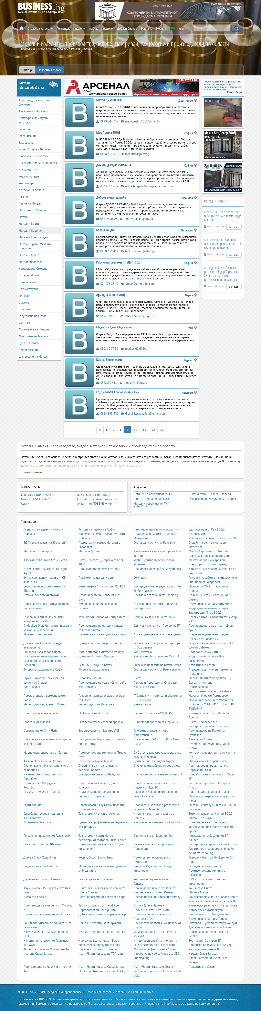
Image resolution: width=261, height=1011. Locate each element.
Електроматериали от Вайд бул (99, 774)
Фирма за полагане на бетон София (157, 665)
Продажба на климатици (205, 652)
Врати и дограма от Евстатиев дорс (102, 897)
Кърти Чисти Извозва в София (153, 967)
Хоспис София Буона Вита (96, 857)
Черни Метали (28, 350)
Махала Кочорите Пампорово (208, 695)
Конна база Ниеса (200, 888)
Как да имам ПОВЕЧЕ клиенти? (96, 503)
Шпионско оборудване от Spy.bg (210, 945)
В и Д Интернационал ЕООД (152, 498)
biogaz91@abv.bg (135, 383)
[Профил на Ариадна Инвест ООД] (79, 307)
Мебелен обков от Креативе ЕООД (102, 971)
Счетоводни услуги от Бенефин (154, 542)
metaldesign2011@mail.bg (142, 121)
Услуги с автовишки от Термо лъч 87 (213, 901)
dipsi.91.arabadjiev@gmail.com (145, 413)
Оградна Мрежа (29, 275)
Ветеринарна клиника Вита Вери (210, 604)
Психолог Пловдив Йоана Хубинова (157, 569)
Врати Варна (31, 687)
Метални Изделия (30, 230)
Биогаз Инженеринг (109, 359)
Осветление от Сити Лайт (40, 730)
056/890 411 (108, 383)
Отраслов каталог (39, 28)
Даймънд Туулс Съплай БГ (113, 165)
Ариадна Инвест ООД (110, 295)
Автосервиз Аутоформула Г (207, 910)
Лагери (23, 197)
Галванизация (27, 136)
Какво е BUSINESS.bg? (35, 499)
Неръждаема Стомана (33, 268)
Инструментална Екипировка (38, 163)
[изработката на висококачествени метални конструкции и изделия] (131, 87)
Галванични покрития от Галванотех (47, 835)
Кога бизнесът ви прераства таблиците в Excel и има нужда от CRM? (222, 215)
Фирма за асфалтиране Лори (208, 761)
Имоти (138, 678)
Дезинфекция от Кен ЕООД (207, 529)
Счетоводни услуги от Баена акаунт (157, 669)
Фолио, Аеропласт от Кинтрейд (209, 551)
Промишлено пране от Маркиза (155, 888)
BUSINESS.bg (45, 992)
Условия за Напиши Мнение (134, 992)
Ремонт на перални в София (97, 529)
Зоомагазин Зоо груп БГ (205, 940)
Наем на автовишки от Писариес (210, 556)
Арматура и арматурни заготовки (34, 120)
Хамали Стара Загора (203, 953)
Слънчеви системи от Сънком (98, 949)
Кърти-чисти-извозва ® (204, 949)
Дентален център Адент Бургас (154, 761)
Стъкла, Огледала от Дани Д (41, 792)
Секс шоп (140, 577)
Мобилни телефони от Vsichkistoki (211, 700)
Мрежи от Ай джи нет (37, 634)
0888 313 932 (109, 154)
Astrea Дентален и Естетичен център (158, 634)
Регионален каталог (70, 28)
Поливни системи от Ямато (152, 910)
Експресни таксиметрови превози (101, 722)
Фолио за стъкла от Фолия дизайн (46, 949)
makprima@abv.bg (136, 154)
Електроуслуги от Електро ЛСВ (99, 730)
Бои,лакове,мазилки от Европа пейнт (213, 897)
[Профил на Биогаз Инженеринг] (79, 372)
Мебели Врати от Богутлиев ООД (210, 678)
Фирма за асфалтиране (94, 669)
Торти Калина (32, 805)
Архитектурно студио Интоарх (209, 792)
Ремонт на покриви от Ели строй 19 (212, 538)
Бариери (24, 129)
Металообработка (30, 262)
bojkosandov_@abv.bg (139, 251)
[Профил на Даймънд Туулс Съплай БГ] (79, 177)
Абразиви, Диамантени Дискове (34, 102)
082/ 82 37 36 (109, 348)
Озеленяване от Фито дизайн (208, 914)
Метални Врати (29, 224)
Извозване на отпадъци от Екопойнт (157, 822)
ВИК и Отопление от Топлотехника (102, 932)
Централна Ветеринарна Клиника (101, 643)
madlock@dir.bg (135, 348)
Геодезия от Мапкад (36, 722)
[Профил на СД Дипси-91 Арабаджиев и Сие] (79, 404)
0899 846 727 (109, 121)
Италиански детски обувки (41, 595)
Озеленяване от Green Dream (153, 892)
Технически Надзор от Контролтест (102, 617)
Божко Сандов (105, 230)
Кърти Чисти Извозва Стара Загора (101, 967)
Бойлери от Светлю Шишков (42, 844)
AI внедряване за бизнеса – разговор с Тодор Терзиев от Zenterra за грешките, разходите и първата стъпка (221, 273)
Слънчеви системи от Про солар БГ (157, 625)
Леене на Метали (30, 203)
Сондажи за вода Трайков (40, 866)
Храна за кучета (144, 687)
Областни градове (50, 70)
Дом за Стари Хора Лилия (40, 857)
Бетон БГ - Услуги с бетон (95, 665)
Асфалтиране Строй (202, 665)
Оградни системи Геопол (205, 866)
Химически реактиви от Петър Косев (213, 905)
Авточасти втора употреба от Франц (102, 652)
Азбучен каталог (100, 28)
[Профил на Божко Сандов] (79, 242)
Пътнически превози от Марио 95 (156, 722)
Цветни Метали (29, 343)
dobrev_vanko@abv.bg (138, 219)
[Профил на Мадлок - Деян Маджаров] (79, 339)
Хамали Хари (142, 704)
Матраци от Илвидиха (37, 551)
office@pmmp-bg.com (140, 284)
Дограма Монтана (200, 682)
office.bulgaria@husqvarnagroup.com (149, 186)
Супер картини (198, 534)
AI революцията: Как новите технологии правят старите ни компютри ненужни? (222, 243)
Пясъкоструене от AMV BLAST (154, 713)
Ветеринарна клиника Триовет (209, 919)
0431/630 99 (108, 219)
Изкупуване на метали (33, 156)
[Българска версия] (172, 28)
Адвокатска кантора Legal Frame (210, 927)
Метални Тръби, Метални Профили (35, 246)
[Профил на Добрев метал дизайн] (79, 210)
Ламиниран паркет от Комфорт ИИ (156, 529)
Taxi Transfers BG (89, 687)
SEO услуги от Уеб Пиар (94, 713)
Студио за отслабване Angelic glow (157, 765)
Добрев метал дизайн (111, 197)
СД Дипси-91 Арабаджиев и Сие (117, 392)
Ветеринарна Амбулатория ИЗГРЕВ (102, 586)
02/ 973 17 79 (109, 186)
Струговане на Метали (33, 316)
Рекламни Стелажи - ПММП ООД (118, 262)
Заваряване (26, 143)
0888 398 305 (109, 413)
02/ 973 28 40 (109, 284)
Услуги (24, 503)
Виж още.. (234, 226)
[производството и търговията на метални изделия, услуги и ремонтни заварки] (169, 11)
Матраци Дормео (90, 551)
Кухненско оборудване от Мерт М (156, 656)
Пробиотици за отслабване (41, 713)
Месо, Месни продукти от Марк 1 (101, 945)
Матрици (24, 217)
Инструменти (27, 169)
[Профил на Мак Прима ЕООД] (79, 145)
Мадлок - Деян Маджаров (114, 327)
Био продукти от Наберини (96, 704)
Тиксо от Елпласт (34, 897)
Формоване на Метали (34, 329)
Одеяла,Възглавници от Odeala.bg (156, 595)
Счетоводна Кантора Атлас (96, 879)
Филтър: (27, 70)
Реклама (146, 28)
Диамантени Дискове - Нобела (210, 494)
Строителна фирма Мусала (96, 761)
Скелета (24, 302)
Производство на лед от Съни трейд (102, 682)
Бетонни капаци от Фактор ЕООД (210, 813)
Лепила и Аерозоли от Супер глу (155, 682)
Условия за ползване (101, 992)
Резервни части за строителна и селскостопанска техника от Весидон (44, 660)
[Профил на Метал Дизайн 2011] (79, 112)
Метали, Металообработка (31, 85)
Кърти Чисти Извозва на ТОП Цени (101, 953)
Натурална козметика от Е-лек (99, 940)
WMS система (143, 652)
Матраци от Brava (200, 818)
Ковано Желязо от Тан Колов (42, 761)
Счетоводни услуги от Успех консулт (213, 923)
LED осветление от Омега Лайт (154, 945)
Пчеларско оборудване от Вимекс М (158, 774)
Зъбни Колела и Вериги (34, 149)
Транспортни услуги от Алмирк (99, 813)
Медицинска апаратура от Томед (45, 752)
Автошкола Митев (200, 739)
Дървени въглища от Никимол (43, 879)
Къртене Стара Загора (37, 953)
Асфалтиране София (202, 967)
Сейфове (24, 296)
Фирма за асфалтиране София (43, 669)
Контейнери (26, 183)
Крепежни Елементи (32, 190)
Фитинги (24, 323)
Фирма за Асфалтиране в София (155, 949)
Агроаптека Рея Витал (37, 822)
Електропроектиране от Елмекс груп (213, 844)
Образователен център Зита (97, 910)
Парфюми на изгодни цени (96, 577)
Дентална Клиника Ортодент (98, 656)
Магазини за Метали (32, 210)
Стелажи (24, 309)
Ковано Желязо (29, 176)
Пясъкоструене (29, 289)
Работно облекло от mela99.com (100, 905)
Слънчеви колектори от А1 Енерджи (214, 498)
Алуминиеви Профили (33, 111)
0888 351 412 (109, 251)
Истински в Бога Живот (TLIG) (153, 494)
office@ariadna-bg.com (139, 316)
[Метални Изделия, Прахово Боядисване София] (223, 177)
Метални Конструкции (33, 237)
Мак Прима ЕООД (108, 132)
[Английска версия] (181, 28)
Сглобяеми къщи (90, 678)
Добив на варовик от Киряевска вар (102, 914)
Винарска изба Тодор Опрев (42, 652)
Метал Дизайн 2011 (109, 100)
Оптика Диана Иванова (149, 905)
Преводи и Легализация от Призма (46, 914)
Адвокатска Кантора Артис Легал (45, 560)
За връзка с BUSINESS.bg (36, 495)
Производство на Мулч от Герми (100, 569)
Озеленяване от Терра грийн (153, 835)
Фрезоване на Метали (33, 336)
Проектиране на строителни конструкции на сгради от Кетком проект (211, 826)
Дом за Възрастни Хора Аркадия (100, 923)
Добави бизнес (127, 28)
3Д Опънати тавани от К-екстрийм (46, 542)
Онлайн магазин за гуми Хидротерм (103, 634)
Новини (161, 28)
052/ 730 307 (109, 316)
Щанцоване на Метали (34, 356)
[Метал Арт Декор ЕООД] (223, 145)
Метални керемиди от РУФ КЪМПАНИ (151, 505)
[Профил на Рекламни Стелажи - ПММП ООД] (79, 275)
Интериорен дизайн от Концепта (155, 940)
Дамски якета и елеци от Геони (154, 617)
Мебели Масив (198, 892)
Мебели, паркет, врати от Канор (44, 704)
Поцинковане (27, 282)
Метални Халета (29, 255)
